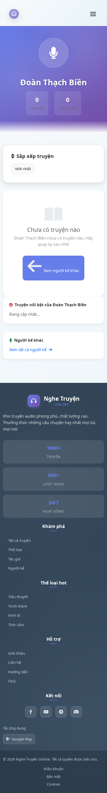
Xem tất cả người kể (28, 349)
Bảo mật (53, 776)
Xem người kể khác (61, 270)
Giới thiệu (16, 653)
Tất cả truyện (19, 540)
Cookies (53, 784)
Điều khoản (53, 768)
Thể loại (15, 549)
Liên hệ (14, 662)
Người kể (16, 568)
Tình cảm (16, 624)
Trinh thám (17, 606)
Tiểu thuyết (18, 596)
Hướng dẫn (18, 671)
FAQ (12, 680)
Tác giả (14, 558)
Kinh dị (14, 615)
